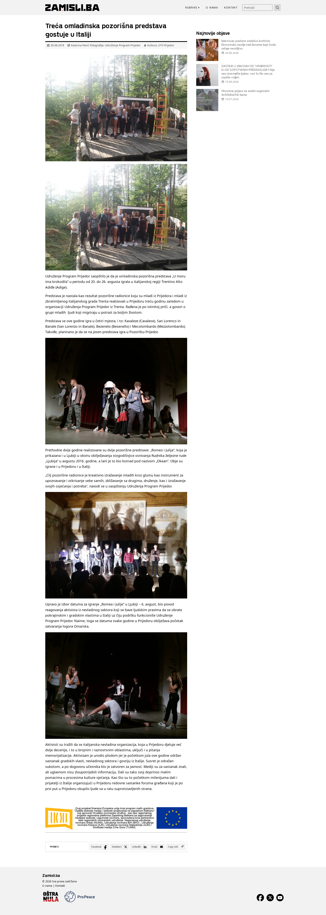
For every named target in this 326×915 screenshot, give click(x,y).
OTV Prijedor (166, 45)
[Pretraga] (277, 7)
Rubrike (192, 7)
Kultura (152, 45)
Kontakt (231, 7)
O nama (212, 7)
